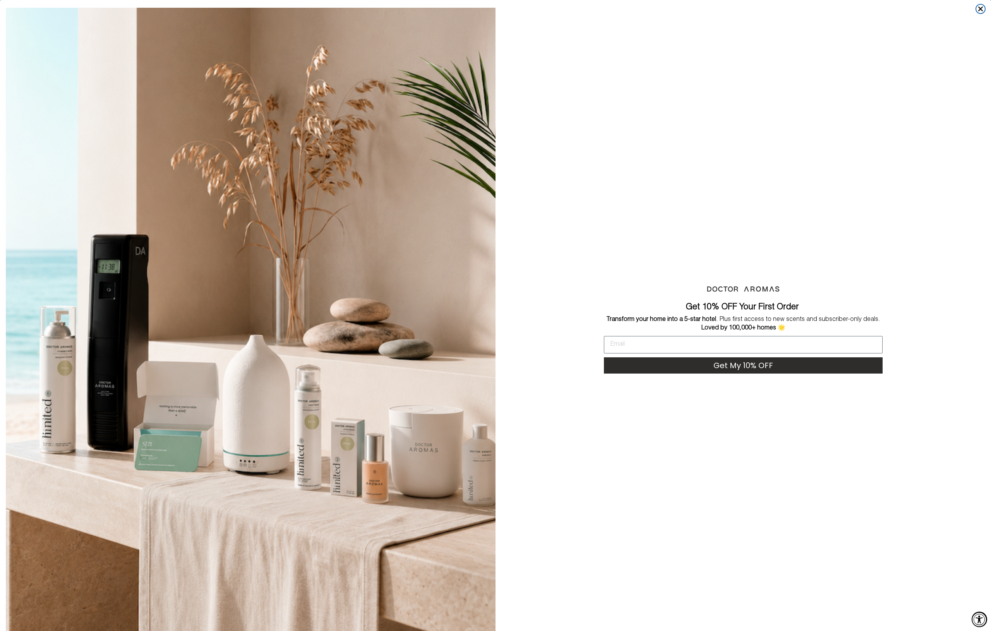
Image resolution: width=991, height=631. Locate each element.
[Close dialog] (980, 9)
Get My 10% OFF (743, 365)
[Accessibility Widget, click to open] (979, 619)
